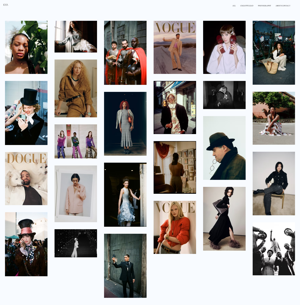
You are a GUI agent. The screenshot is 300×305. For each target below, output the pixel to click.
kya (5, 4)
